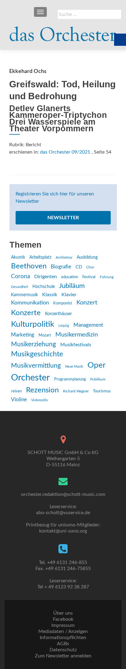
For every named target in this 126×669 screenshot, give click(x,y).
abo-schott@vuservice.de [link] (63, 512)
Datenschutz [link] (63, 649)
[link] (63, 31)
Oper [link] (96, 365)
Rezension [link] (42, 390)
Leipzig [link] (63, 325)
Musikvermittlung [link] (36, 365)
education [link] (69, 277)
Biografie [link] (61, 266)
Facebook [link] (63, 619)
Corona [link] (20, 276)
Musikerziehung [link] (33, 344)
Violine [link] (19, 399)
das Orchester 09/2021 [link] (65, 152)
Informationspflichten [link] (63, 637)
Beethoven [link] (28, 266)
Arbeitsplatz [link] (40, 257)
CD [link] (79, 267)
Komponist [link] (62, 303)
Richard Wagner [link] (76, 391)
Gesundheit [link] (19, 287)
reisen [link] (16, 391)
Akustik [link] (18, 257)
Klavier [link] (68, 294)
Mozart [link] (45, 335)
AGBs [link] (63, 643)
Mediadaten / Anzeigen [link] (63, 631)
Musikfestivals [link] (75, 344)
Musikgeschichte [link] (37, 354)
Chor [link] (90, 267)
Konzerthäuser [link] (58, 314)
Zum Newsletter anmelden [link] (63, 655)
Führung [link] (106, 277)
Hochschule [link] (43, 287)
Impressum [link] (63, 625)
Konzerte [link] (26, 313)
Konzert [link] (86, 303)
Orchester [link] (30, 377)
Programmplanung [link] (70, 379)
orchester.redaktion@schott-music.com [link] (63, 494)
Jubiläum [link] (72, 285)
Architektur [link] (64, 257)
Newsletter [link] (63, 217)
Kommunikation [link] (30, 303)
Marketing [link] (22, 334)
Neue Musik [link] (74, 366)
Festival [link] (88, 277)
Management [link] (88, 325)
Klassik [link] (49, 294)
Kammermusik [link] (24, 295)
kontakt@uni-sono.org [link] (63, 531)
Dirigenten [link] (45, 276)
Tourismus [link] (102, 391)
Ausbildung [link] (87, 257)
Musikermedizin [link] (76, 335)
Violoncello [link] (39, 400)
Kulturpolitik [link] (32, 324)
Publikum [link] (98, 379)
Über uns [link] (63, 613)
